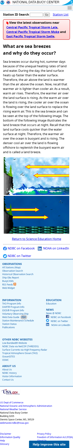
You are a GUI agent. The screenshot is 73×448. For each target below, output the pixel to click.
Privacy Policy (44, 433)
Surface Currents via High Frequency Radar (24, 349)
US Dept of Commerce (11, 402)
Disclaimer (5, 433)
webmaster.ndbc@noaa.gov (14, 422)
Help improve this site (49, 444)
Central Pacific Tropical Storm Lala (31, 27)
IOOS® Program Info (13, 310)
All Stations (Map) (11, 267)
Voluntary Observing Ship (15, 313)
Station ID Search (16, 14)
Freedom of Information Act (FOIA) (55, 437)
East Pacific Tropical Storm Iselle (30, 36)
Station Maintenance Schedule (18, 320)
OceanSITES (8, 356)
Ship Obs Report (10, 277)
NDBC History (9, 373)
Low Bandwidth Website (14, 343)
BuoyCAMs (8, 281)
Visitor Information (12, 376)
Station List (61, 14)
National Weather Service (13, 409)
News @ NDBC (53, 313)
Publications (8, 327)
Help (2, 440)
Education (51, 303)
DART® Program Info (13, 307)
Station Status (9, 324)
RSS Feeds (7, 284)
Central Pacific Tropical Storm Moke (32, 32)
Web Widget (8, 288)
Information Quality (10, 437)
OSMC (5, 360)
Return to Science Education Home (36, 239)
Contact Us (8, 379)
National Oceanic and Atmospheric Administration (26, 405)
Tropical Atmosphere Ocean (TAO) (20, 353)
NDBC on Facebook (21, 248)
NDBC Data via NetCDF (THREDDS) (20, 346)
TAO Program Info (11, 303)
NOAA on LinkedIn (55, 248)
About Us (7, 369)
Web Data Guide (10, 317)
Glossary (4, 444)
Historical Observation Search (17, 274)
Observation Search (12, 270)
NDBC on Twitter (19, 256)
